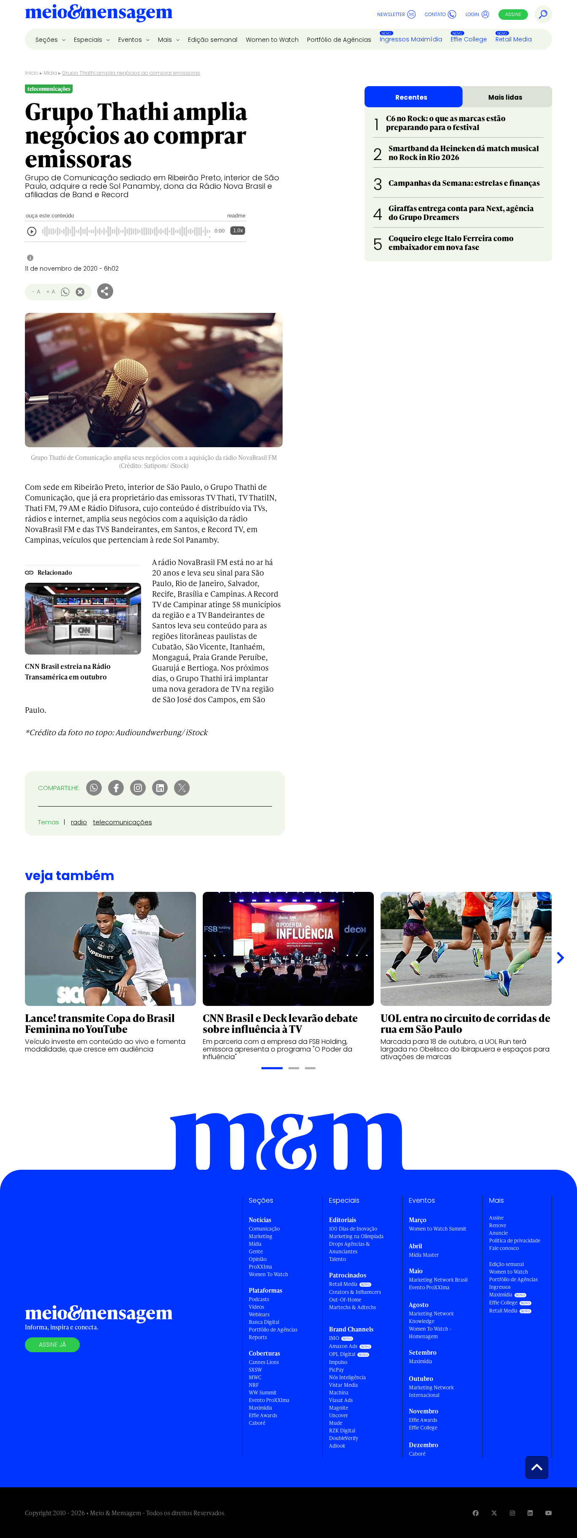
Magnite (338, 1407)
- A (36, 292)
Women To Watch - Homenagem (430, 1332)
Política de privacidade (514, 1240)
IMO (334, 1338)
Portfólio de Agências (339, 39)
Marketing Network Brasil (438, 1279)
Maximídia (260, 1407)
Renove (497, 1225)
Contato (435, 14)
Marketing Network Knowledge (431, 1317)
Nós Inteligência (347, 1377)
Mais (166, 39)
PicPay (336, 1369)
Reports (258, 1337)
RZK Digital (342, 1430)
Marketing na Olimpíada (356, 1236)
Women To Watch (268, 1274)
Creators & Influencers (355, 1292)
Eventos (131, 39)
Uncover (338, 1415)
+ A (50, 292)
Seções (47, 39)
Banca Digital (264, 1322)
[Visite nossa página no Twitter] (494, 1513)
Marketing (260, 1236)
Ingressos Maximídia (411, 39)
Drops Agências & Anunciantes (349, 1247)
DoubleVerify (343, 1438)
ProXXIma (260, 1266)
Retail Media (513, 39)
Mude (335, 1423)
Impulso (338, 1362)
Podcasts (259, 1299)
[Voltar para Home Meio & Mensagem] (99, 14)
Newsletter (391, 14)
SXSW (255, 1369)
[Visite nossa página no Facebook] (476, 1513)
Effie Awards (263, 1415)
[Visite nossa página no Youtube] (548, 1513)
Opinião (258, 1259)
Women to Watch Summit (437, 1228)
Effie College (469, 39)
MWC (255, 1377)
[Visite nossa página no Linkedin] (530, 1513)
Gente (256, 1251)
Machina (338, 1392)
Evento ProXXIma (269, 1400)
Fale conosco (504, 1248)
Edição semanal (212, 39)
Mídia (50, 72)
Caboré (257, 1423)
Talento (337, 1259)
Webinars (259, 1314)
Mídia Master (424, 1254)
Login (472, 14)
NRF (254, 1385)
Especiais (89, 39)
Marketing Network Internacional (431, 1391)
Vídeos (256, 1306)
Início (31, 72)
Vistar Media (343, 1385)
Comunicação (264, 1228)
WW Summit (263, 1392)
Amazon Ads (343, 1346)
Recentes (411, 97)
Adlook (337, 1445)
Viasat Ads (341, 1400)
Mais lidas (505, 97)
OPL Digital (342, 1354)
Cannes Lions (264, 1362)
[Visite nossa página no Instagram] (512, 1513)
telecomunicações (122, 822)
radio (79, 822)
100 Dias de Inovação (353, 1228)
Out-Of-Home (345, 1299)
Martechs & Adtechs (352, 1307)
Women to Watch (272, 39)
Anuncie (498, 1232)
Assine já (52, 1344)
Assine (513, 14)
